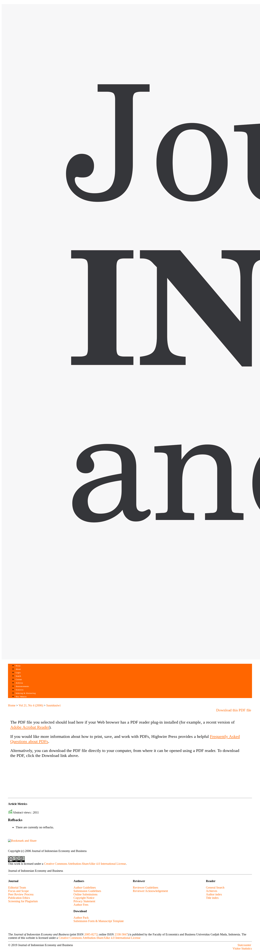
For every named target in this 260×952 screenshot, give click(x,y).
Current (19, 679)
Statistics (20, 690)
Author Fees (80, 904)
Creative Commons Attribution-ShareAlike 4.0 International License (85, 863)
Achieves (211, 891)
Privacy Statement (84, 901)
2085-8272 (90, 934)
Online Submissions (85, 894)
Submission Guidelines (87, 891)
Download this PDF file (233, 710)
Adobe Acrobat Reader (29, 727)
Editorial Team (17, 887)
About (18, 669)
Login (18, 673)
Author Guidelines (84, 887)
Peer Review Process (20, 894)
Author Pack (81, 917)
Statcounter (244, 945)
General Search (215, 887)
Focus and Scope (18, 891)
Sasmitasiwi (53, 705)
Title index (212, 897)
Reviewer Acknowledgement (150, 891)
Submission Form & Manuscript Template (98, 921)
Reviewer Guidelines (145, 887)
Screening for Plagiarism (23, 901)
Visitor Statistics (242, 948)
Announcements (22, 686)
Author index (214, 894)
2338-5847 (121, 934)
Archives (19, 683)
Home (18, 666)
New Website (21, 697)
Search (18, 676)
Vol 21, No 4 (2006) (31, 705)
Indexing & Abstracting (26, 693)
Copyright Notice (83, 897)
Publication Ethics (19, 897)
